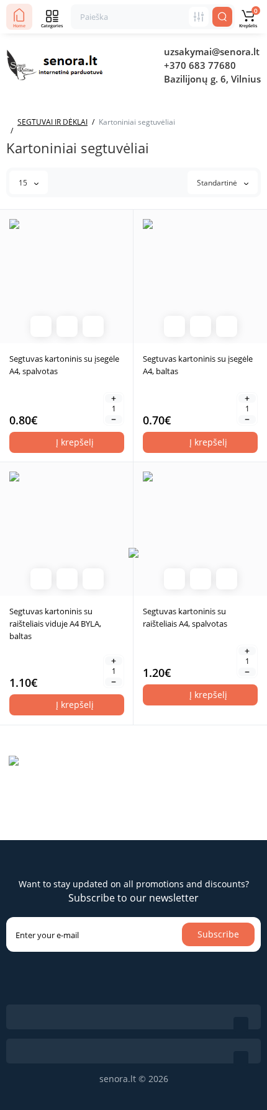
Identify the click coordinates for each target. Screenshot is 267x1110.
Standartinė (218, 182)
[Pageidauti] (93, 326)
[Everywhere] (199, 17)
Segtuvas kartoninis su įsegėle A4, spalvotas (64, 365)
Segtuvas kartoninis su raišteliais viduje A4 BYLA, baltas (55, 624)
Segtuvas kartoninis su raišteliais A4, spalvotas (185, 617)
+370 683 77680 (200, 65)
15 (24, 182)
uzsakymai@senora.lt (212, 51)
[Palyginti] (67, 326)
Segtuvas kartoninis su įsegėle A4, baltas (198, 365)
